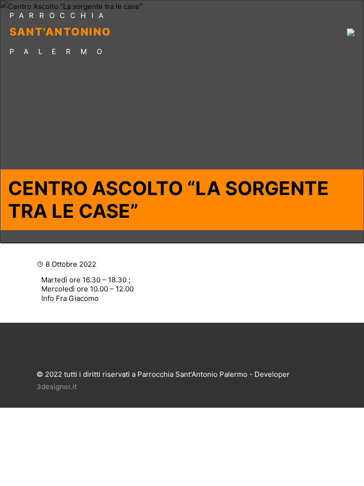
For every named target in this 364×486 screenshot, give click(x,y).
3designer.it (56, 386)
